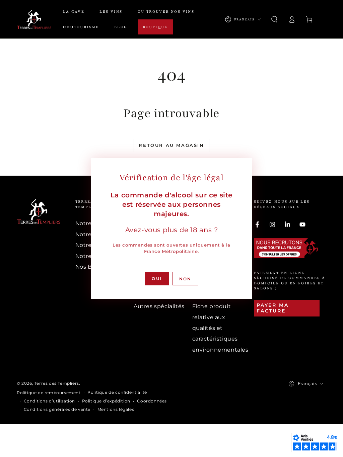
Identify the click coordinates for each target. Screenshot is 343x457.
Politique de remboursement (49, 392)
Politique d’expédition (106, 400)
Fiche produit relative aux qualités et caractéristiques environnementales (220, 328)
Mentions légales (115, 409)
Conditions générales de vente (57, 409)
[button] (274, 19)
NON (185, 278)
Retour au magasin (171, 145)
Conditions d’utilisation (49, 400)
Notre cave (91, 223)
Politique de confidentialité (117, 392)
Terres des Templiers (57, 383)
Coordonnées (152, 400)
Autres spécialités (159, 306)
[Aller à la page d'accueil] (34, 19)
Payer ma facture (272, 308)
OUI (157, 278)
